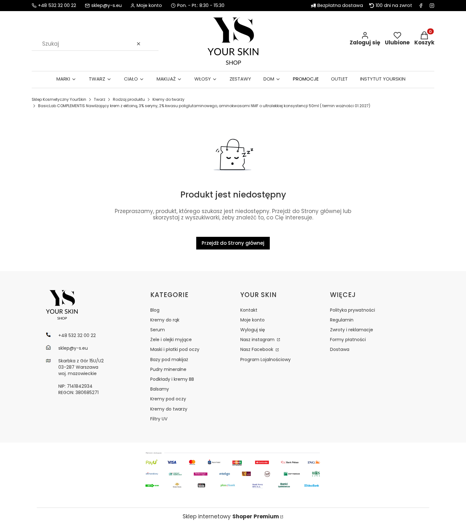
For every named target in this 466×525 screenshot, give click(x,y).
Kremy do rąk (164, 320)
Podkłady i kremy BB (172, 379)
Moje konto (252, 320)
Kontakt (248, 310)
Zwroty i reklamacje (351, 330)
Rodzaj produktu (129, 99)
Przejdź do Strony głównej (233, 243)
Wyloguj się (252, 330)
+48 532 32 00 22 (57, 5)
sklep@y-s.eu (106, 5)
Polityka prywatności (352, 310)
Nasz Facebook (257, 349)
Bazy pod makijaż (169, 359)
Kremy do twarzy (168, 99)
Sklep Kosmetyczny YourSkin (59, 99)
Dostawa (339, 349)
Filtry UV (158, 419)
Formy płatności (348, 339)
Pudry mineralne (168, 369)
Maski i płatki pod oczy (174, 349)
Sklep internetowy (231, 516)
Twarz (99, 99)
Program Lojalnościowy (265, 359)
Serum (157, 330)
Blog (154, 310)
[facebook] (420, 5)
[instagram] (432, 5)
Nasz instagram (258, 339)
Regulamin (341, 320)
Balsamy (159, 389)
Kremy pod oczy (168, 399)
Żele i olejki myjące (171, 339)
